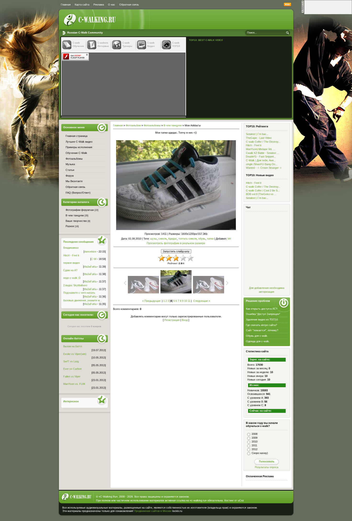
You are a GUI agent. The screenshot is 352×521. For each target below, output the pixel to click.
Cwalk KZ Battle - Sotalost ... (262, 152)
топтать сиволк (187, 238)
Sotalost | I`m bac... (257, 134)
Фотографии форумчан (80, 209)
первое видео (71, 262)
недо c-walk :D (72, 277)
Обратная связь (129, 4)
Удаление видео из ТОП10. (262, 319)
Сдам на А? (70, 270)
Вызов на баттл (72, 346)
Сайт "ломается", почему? (262, 330)
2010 (254, 441)
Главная (66, 4)
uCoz (241, 500)
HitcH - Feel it (71, 255)
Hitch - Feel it (253, 145)
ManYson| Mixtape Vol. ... (260, 149)
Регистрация (172, 320)
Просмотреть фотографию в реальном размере (176, 243)
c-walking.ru (198, 500)
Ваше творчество (76, 220)
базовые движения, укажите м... (82, 300)
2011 (254, 445)
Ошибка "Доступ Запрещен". (263, 314)
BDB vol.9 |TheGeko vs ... (261, 194)
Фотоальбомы (152, 125)
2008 (254, 433)
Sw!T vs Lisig (71, 361)
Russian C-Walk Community (85, 32)
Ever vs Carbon (72, 368)
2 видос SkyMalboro (75, 285)
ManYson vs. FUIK (74, 383)
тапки (210, 238)
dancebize (90, 251)
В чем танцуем (173, 125)
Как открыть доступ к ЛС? (261, 308)
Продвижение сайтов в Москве (153, 511)
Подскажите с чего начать (79, 292)
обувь (201, 238)
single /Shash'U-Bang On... (261, 164)
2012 (254, 449)
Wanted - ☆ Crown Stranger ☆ (264, 167)
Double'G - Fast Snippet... (261, 156)
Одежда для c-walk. (258, 341)
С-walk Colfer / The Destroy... (263, 141)
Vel (229, 238)
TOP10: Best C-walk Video (206, 40)
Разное (70, 226)
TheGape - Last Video (259, 137)
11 (189, 300)
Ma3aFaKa (90, 266)
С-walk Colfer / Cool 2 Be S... (263, 190)
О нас (111, 4)
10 (185, 300)
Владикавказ (71, 247)
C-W (93, 259)
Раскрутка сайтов (275, 510)
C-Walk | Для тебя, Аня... (261, 160)
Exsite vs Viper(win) (74, 354)
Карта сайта (82, 4)
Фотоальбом (133, 125)
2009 (254, 437)
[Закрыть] (302, 12)
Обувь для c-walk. (257, 335)
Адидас (172, 238)
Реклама (98, 4)
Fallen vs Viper (71, 376)
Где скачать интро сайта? (261, 325)
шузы (153, 238)
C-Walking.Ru (108, 496)
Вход (185, 320)
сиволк (162, 238)
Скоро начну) (260, 453)
